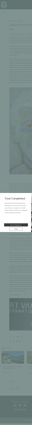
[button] (16, 228)
